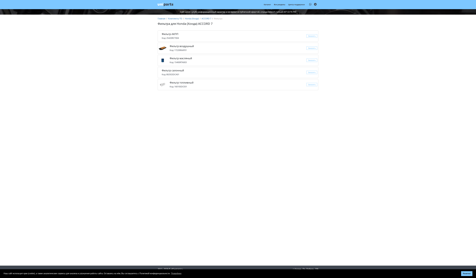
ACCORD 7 (206, 18)
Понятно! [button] (467, 274)
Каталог (267, 4)
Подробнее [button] (176, 273)
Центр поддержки (296, 4)
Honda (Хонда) (192, 18)
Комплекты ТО (175, 18)
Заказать (312, 36)
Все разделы (279, 4)
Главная (161, 18)
